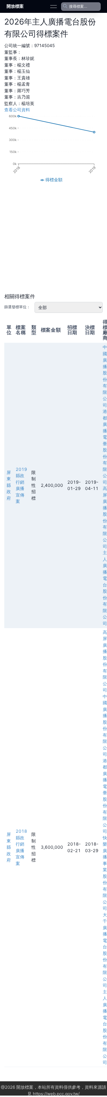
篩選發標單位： (17, 307)
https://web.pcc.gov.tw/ (56, 1093)
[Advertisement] (53, 238)
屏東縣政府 (9, 485)
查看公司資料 (17, 109)
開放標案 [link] (15, 6)
